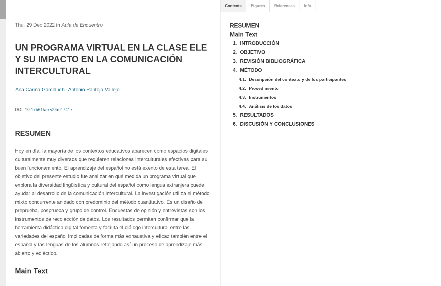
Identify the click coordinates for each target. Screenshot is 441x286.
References (284, 6)
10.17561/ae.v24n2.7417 (49, 109)
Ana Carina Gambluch (39, 89)
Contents (233, 6)
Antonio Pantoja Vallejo (93, 89)
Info (307, 6)
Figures (258, 6)
